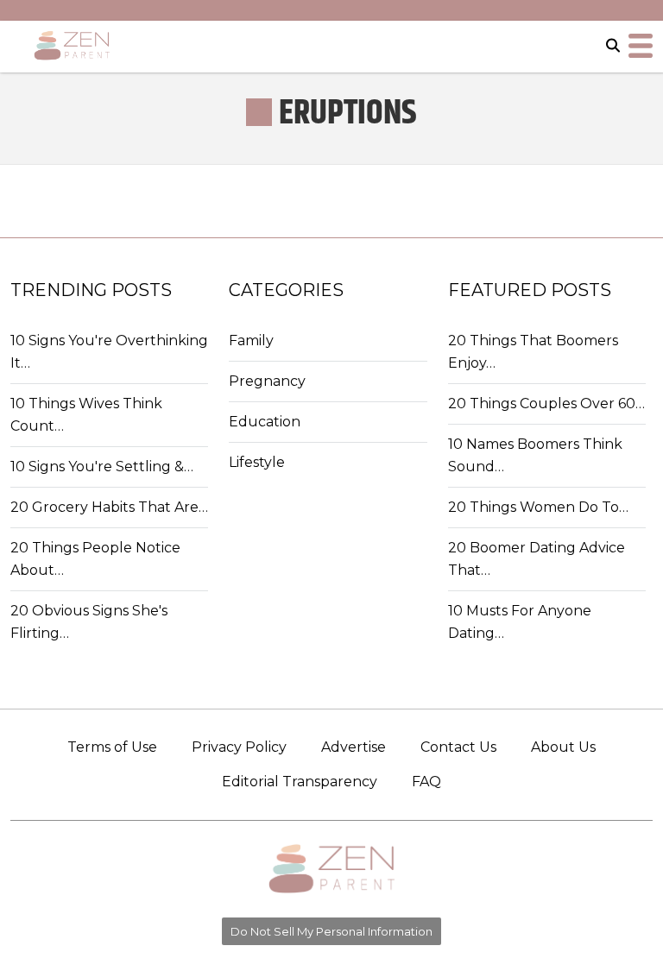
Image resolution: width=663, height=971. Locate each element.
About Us (563, 747)
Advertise (353, 747)
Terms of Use (112, 747)
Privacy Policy (239, 747)
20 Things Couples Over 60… (546, 403)
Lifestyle (257, 462)
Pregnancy (267, 381)
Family (251, 340)
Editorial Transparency (299, 781)
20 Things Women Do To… (538, 507)
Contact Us (458, 747)
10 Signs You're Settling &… (101, 466)
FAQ (426, 781)
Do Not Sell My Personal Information (331, 931)
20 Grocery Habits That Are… (109, 507)
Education (264, 421)
